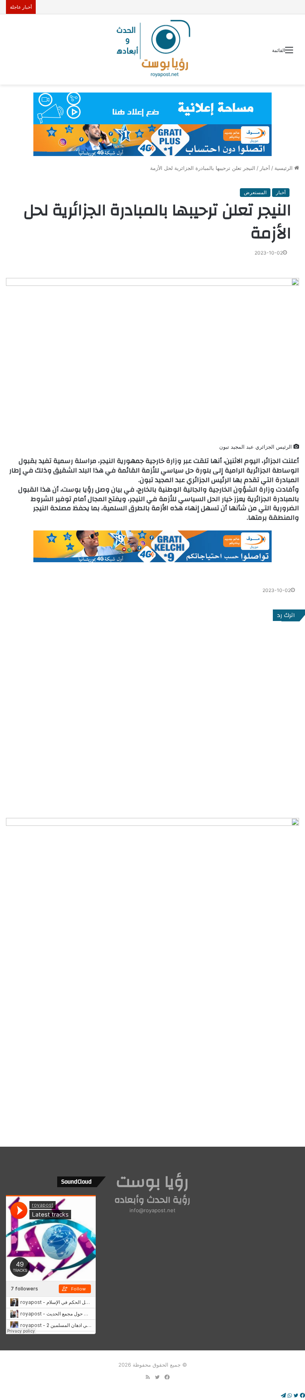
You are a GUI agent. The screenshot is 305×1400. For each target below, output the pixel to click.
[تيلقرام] (283, 1395)
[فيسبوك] (301, 1395)
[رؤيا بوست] (152, 49)
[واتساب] (289, 1395)
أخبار (265, 168)
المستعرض (255, 192)
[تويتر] (295, 1395)
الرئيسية (284, 168)
